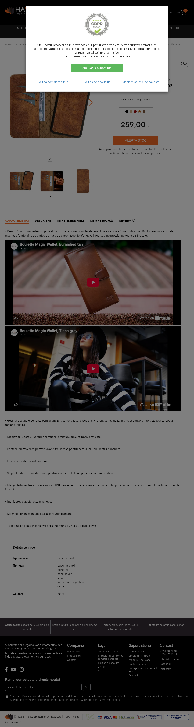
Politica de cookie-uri (97, 82)
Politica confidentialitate (53, 82)
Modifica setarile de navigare (141, 82)
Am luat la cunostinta (97, 68)
